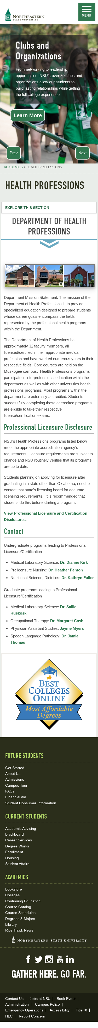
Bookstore (13, 889)
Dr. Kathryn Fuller (77, 577)
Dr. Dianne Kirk (74, 562)
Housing (12, 858)
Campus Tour (16, 785)
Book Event (66, 998)
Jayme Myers (72, 628)
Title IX (81, 1010)
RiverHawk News (19, 930)
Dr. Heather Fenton (65, 570)
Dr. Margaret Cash (66, 620)
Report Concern (32, 1016)
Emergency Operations (24, 1010)
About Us (12, 773)
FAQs (9, 791)
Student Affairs (17, 864)
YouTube (60, 959)
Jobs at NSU (40, 998)
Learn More (28, 115)
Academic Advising (20, 828)
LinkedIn (70, 959)
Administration (17, 1004)
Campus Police (47, 1004)
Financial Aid (15, 797)
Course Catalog (18, 907)
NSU (24, 14)
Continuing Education (23, 901)
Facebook (28, 959)
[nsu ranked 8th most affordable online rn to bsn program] (49, 728)
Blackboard (14, 834)
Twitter (39, 959)
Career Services (18, 840)
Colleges (12, 895)
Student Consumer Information (30, 803)
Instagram (49, 959)
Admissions (14, 779)
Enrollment (14, 852)
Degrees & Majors (20, 919)
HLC (9, 1016)
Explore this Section (27, 208)
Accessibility (60, 1010)
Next (82, 153)
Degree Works (17, 846)
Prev (14, 153)
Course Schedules (20, 913)
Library (11, 924)
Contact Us (14, 998)
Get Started (14, 768)
